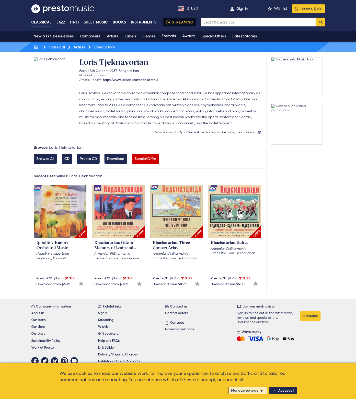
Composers (90, 36)
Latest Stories (244, 36)
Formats (169, 36)
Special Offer (145, 158)
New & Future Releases (54, 36)
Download (115, 158)
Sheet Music (96, 22)
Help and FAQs (109, 341)
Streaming (183, 22)
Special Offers (214, 36)
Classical (41, 22)
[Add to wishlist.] (81, 284)
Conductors (104, 47)
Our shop (38, 327)
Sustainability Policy (45, 341)
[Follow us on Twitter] (46, 361)
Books (119, 22)
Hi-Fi (74, 22)
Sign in (242, 8)
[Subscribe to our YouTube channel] (75, 361)
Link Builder (106, 347)
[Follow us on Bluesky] (56, 361)
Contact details (176, 313)
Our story (38, 333)
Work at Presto (42, 347)
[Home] (36, 47)
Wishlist (280, 8)
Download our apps (179, 329)
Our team (38, 320)
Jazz (61, 22)
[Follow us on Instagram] (65, 361)
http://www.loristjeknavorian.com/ (129, 80)
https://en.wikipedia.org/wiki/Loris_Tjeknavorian (217, 132)
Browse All (45, 158)
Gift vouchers (108, 333)
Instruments (144, 22)
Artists (112, 36)
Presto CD (88, 158)
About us (37, 313)
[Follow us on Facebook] (36, 361)
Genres (148, 36)
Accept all (286, 390)
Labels (130, 36)
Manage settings (244, 390)
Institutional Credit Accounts (119, 361)
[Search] (320, 22)
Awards (188, 36)
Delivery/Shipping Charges (118, 354)
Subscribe (310, 316)
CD (66, 158)
